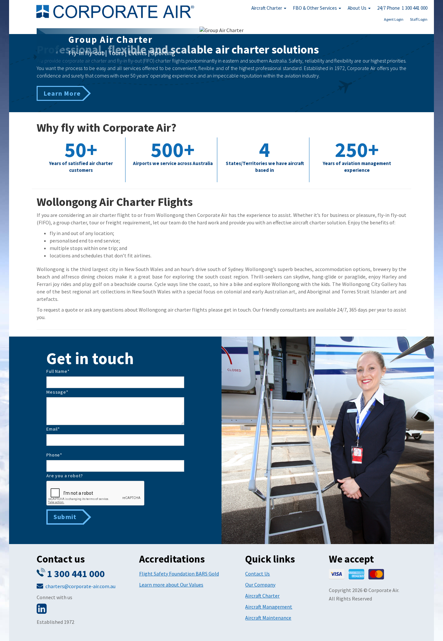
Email (53, 429)
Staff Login (418, 19)
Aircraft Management (268, 606)
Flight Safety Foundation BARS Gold (179, 573)
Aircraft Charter (267, 8)
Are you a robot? (64, 476)
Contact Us (257, 573)
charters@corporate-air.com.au (80, 586)
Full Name (57, 371)
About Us (357, 8)
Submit (65, 517)
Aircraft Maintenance (268, 617)
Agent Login (393, 19)
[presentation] (95, 493)
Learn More (62, 93)
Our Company (260, 584)
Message (57, 392)
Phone (54, 455)
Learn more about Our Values (171, 584)
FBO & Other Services (315, 8)
